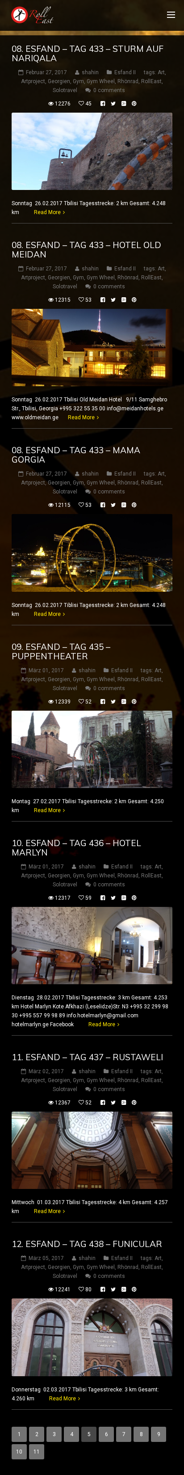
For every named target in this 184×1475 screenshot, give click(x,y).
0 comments (109, 90)
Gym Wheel (101, 81)
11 (36, 1452)
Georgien (59, 81)
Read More (47, 212)
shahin (90, 72)
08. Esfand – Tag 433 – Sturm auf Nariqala (87, 53)
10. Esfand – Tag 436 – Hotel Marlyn (76, 848)
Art (161, 72)
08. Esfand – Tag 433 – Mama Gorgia (76, 455)
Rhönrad (127, 81)
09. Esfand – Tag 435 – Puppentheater (61, 651)
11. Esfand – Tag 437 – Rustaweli (87, 1057)
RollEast (151, 81)
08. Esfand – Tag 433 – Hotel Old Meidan (86, 250)
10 (19, 1452)
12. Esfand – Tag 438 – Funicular (87, 1244)
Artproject (33, 81)
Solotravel (65, 90)
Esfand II (125, 72)
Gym (78, 81)
